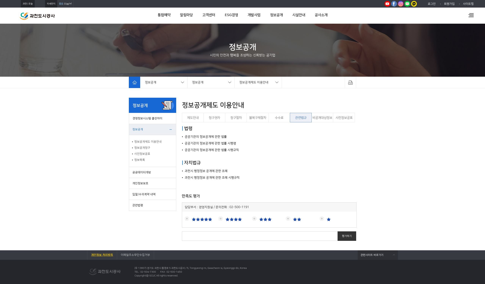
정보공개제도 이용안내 (148, 141)
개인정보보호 (140, 183)
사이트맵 (468, 3)
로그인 (432, 3)
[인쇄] (350, 82)
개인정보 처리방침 (102, 255)
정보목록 (139, 160)
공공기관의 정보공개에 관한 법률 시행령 (210, 143)
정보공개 (137, 129)
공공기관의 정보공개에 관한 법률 (206, 136)
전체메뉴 (471, 15)
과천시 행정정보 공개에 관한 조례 (206, 171)
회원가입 (449, 3)
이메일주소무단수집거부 (135, 255)
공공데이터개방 (141, 172)
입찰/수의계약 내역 (144, 194)
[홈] (134, 82)
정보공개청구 (142, 147)
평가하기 (347, 236)
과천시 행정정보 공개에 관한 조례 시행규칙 (212, 177)
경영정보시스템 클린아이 (147, 118)
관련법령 (137, 205)
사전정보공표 (142, 153)
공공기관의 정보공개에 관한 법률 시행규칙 (212, 150)
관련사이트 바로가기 (372, 255)
